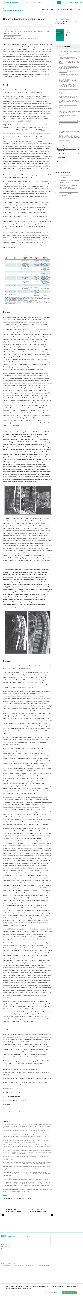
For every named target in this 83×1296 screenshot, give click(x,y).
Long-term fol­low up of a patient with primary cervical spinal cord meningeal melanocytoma (69, 128)
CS (81, 2)
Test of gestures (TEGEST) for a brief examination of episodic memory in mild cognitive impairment (68, 80)
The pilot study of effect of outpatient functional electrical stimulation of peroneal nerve (69, 101)
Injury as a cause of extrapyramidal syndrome (13, 1210)
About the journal (75, 9)
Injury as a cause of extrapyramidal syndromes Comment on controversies (68, 58)
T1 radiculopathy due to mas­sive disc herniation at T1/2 (67, 116)
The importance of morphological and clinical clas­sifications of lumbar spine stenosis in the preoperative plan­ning (68, 85)
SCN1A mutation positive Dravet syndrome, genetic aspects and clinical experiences (69, 93)
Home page (45, 9)
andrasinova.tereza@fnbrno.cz (16, 1112)
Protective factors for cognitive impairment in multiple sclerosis (69, 71)
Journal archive (54, 9)
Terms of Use (34, 1265)
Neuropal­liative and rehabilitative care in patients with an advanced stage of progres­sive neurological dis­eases (69, 67)
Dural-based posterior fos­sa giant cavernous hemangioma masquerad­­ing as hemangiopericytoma (69, 144)
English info (49, 24)
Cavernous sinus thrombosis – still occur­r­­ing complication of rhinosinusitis (69, 112)
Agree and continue (69, 1292)
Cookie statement (5, 1249)
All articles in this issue (63, 46)
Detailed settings (53, 1292)
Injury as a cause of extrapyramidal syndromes (38, 1210)
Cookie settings (5, 1251)
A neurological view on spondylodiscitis (68, 105)
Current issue (64, 9)
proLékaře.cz (6, 9)
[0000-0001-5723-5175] (34, 30)
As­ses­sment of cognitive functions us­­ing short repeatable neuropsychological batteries (68, 75)
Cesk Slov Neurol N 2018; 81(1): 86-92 (12, 35)
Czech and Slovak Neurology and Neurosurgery (66, 149)
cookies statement (44, 1265)
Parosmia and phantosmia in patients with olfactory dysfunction (68, 89)
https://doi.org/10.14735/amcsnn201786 (26, 38)
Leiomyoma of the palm (64, 140)
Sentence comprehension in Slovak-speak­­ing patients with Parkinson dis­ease (69, 97)
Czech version (40, 24)
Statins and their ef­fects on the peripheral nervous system (68, 108)
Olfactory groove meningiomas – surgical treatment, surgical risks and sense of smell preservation (69, 62)
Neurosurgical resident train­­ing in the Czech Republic (69, 132)
